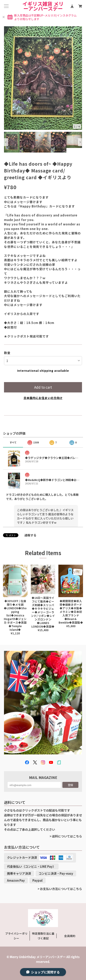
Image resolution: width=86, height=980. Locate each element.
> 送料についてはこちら (66, 836)
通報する (30, 535)
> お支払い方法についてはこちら (60, 889)
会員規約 (69, 936)
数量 (7, 353)
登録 (70, 785)
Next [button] (80, 142)
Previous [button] (6, 142)
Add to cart (43, 387)
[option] (43, 78)
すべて (13, 442)
